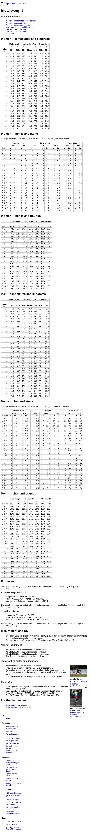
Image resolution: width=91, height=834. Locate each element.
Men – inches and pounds (16, 31)
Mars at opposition (13, 743)
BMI (7, 636)
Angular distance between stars (12, 727)
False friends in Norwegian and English (11, 769)
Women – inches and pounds (18, 25)
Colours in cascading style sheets (13, 803)
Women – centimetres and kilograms (21, 21)
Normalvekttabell (13, 708)
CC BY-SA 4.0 (75, 685)
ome (8, 718)
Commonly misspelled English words (13, 762)
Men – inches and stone (16, 29)
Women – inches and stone (17, 23)
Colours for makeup (13, 800)
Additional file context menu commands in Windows (14, 795)
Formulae (10, 34)
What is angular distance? (11, 752)
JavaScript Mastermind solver (13, 813)
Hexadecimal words (13, 824)
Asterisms (9, 731)
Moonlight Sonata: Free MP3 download (13, 828)
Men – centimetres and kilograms (19, 27)
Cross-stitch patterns (13, 821)
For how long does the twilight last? (13, 740)
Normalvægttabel (13, 705)
